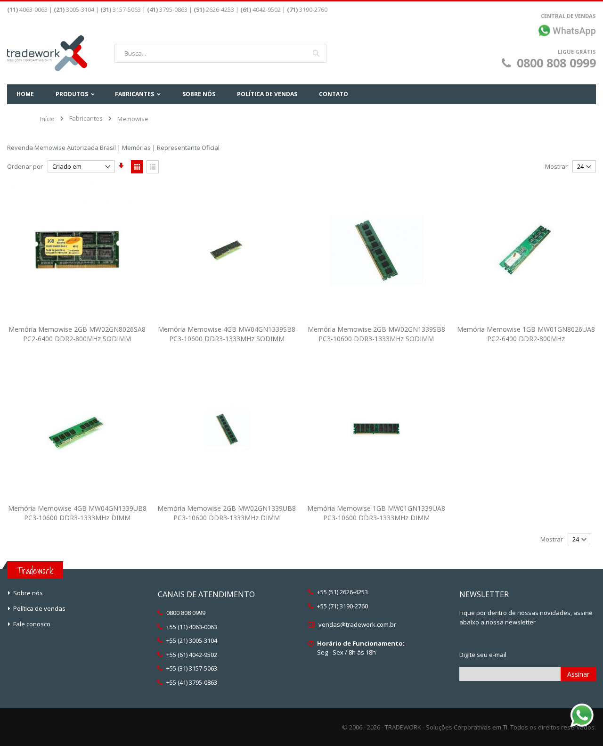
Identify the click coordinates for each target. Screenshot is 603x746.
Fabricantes (86, 118)
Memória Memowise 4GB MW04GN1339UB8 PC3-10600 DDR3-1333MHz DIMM (77, 513)
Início (47, 119)
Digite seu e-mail (482, 654)
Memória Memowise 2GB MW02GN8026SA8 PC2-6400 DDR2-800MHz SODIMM (77, 334)
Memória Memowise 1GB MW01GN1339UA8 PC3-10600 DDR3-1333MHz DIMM (376, 513)
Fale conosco (31, 624)
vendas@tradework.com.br (357, 624)
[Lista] (153, 166)
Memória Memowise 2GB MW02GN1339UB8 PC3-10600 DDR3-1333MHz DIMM (226, 513)
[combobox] (220, 53)
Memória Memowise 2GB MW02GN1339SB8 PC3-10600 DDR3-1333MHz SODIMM (376, 334)
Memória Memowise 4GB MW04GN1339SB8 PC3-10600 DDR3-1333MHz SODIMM (226, 334)
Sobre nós (28, 593)
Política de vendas (39, 608)
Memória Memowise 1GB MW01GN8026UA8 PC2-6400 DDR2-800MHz (526, 334)
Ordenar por (25, 166)
